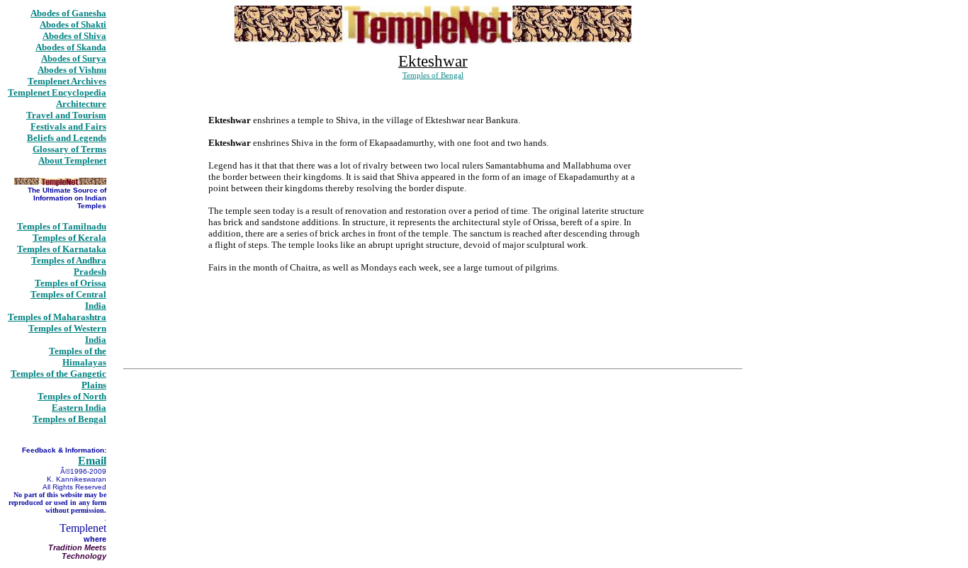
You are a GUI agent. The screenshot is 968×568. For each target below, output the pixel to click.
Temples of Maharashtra (57, 317)
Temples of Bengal (69, 419)
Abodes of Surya (73, 58)
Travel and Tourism (66, 115)
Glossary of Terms (69, 149)
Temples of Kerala (69, 237)
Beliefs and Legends (66, 137)
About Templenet (72, 160)
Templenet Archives (67, 81)
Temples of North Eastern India (72, 402)
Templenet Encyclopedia (57, 92)
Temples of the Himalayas (77, 357)
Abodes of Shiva (74, 35)
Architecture (81, 103)
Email (92, 461)
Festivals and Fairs (68, 126)
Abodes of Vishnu (72, 69)
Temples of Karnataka (61, 249)
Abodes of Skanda (70, 47)
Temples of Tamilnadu (61, 226)
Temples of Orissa (70, 283)
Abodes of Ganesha (68, 13)
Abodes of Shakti (73, 24)
